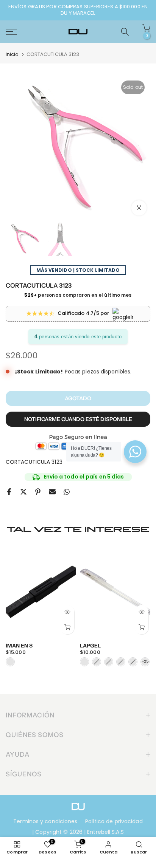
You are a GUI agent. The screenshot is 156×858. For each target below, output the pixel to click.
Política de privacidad (114, 821)
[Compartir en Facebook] (9, 491)
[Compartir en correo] (52, 491)
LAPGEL (90, 645)
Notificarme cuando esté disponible (78, 419)
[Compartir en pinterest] (37, 491)
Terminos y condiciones (45, 821)
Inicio (12, 54)
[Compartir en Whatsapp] (66, 491)
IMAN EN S (19, 645)
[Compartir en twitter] (23, 491)
